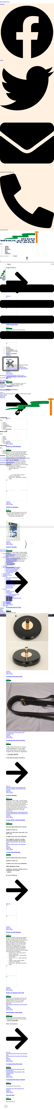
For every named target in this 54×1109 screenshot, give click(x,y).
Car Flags (5, 566)
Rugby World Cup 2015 (11, 584)
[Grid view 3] (2, 383)
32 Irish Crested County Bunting (13, 558)
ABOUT (7, 248)
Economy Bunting (11, 547)
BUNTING (5, 557)
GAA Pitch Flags (9, 572)
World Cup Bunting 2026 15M (15, 993)
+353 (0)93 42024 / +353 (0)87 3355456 (9, 460)
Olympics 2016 (9, 581)
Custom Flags (10, 375)
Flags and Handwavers (11, 595)
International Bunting (10, 563)
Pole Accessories (6, 603)
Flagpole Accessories (10, 554)
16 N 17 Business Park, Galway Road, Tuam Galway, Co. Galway (15, 458)
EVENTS (9, 872)
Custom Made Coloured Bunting (15, 820)
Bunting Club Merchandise (12, 569)
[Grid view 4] (4, 383)
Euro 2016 (8, 578)
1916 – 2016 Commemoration (12, 577)
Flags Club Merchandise (11, 571)
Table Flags (8, 599)
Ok (16, 616)
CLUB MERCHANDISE (12, 754)
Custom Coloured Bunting (11, 559)
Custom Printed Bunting (13, 852)
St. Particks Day (9, 586)
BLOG (6, 252)
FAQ (6, 250)
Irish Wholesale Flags (5, 1)
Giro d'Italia (8, 580)
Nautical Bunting (9, 564)
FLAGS (9, 264)
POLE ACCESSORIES (12, 1020)
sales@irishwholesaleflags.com (7, 462)
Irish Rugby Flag (5, 389)
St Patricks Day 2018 (10, 585)
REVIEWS (7, 249)
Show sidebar (3, 380)
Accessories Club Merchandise (12, 568)
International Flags (10, 596)
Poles (4, 604)
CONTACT (8, 253)
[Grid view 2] (1, 383)
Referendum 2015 (10, 582)
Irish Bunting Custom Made (14, 1012)
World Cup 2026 (9, 587)
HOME (6, 246)
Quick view (8, 442)
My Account (5, 453)
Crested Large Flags (7, 575)
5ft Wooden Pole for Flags (13, 607)
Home (1, 375)
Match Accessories (10, 555)
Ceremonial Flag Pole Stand (14, 676)
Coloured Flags (6, 573)
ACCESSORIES (6, 553)
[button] (27, 244)
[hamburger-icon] (52, 264)
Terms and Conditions (7, 450)
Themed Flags (9, 600)
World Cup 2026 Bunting (13, 446)
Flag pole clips (10, 1095)
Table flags (5, 605)
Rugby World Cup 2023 (13, 594)
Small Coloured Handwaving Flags (13, 598)
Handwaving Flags (7, 601)
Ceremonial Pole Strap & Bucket (15, 740)
